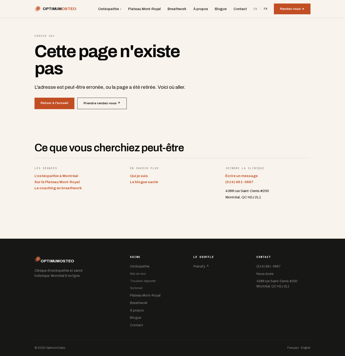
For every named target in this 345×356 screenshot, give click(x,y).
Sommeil (136, 288)
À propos (200, 9)
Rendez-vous (292, 9)
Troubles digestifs (143, 281)
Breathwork (177, 9)
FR (266, 9)
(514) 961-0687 (239, 182)
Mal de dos (138, 273)
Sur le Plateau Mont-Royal (57, 182)
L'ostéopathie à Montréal (56, 176)
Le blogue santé (144, 182)
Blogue (221, 9)
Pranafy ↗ (201, 266)
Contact (240, 9)
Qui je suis (139, 176)
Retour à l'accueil (54, 103)
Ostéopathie (109, 9)
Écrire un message (241, 176)
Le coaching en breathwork (58, 188)
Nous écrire (265, 274)
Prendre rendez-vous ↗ (102, 103)
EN (255, 9)
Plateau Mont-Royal (144, 9)
